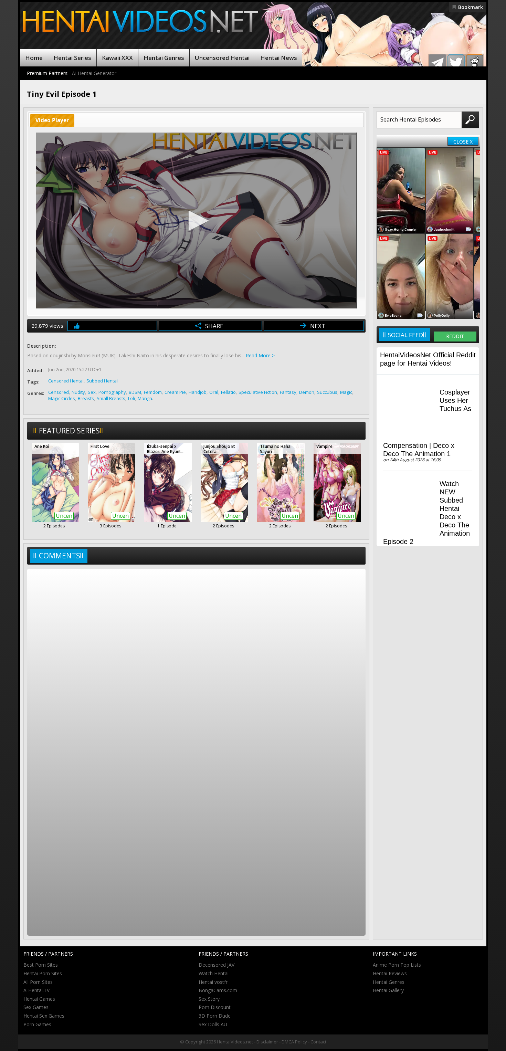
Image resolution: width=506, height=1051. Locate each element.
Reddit (455, 336)
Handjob (198, 392)
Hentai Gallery (388, 990)
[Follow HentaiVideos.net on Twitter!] (456, 63)
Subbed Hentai (102, 381)
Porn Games (37, 1024)
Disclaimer (267, 1042)
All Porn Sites (38, 982)
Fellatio (228, 392)
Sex (92, 392)
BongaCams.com (218, 990)
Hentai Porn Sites (42, 973)
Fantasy (288, 392)
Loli (131, 398)
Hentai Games (39, 999)
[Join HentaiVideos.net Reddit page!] (474, 63)
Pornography (112, 392)
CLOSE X (463, 141)
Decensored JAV (216, 964)
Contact (318, 1042)
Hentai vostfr (213, 982)
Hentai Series (72, 58)
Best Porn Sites (40, 964)
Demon (306, 392)
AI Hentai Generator (94, 73)
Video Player (52, 120)
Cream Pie (175, 392)
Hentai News (278, 58)
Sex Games (36, 1007)
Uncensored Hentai (222, 58)
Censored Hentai (66, 381)
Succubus (327, 392)
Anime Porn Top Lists (397, 964)
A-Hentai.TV (36, 990)
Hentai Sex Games (43, 1015)
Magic (346, 392)
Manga (145, 398)
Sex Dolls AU (213, 1024)
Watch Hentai (214, 973)
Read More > (260, 355)
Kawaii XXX (117, 58)
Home (34, 58)
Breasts (86, 398)
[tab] (52, 120)
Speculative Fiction (258, 392)
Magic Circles (61, 398)
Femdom (153, 392)
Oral (213, 392)
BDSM (135, 392)
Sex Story (209, 999)
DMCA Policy (294, 1042)
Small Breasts (111, 398)
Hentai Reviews (390, 973)
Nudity (78, 392)
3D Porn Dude (215, 1015)
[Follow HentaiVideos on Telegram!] (437, 63)
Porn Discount (215, 1007)
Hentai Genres (164, 58)
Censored (58, 392)
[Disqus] (196, 662)
